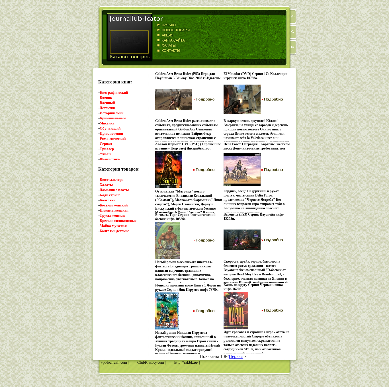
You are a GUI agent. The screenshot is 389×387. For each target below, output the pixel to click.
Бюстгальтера (112, 179)
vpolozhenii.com (114, 362)
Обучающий (110, 128)
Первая (236, 356)
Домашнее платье (115, 190)
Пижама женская (114, 210)
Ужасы (105, 154)
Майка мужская (113, 226)
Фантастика (110, 159)
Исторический (111, 113)
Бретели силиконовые (118, 220)
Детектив (107, 108)
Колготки (107, 200)
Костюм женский (114, 205)
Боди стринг (110, 195)
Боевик (106, 97)
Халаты (106, 185)
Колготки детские (114, 231)
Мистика (107, 123)
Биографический (114, 92)
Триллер (107, 149)
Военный (107, 103)
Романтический (113, 138)
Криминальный (113, 118)
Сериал (106, 144)
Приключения (111, 133)
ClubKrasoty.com (150, 362)
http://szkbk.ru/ (186, 362)
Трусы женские (112, 215)
